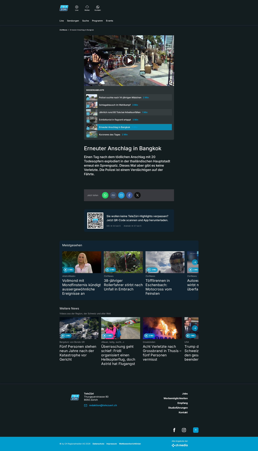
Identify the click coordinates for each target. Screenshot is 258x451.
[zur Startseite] (64, 8)
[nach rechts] (195, 262)
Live (62, 20)
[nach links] (63, 262)
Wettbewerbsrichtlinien (130, 444)
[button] (113, 195)
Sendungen (73, 20)
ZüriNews (63, 30)
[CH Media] (180, 445)
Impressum (111, 444)
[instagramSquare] (184, 430)
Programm (97, 20)
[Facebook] (129, 195)
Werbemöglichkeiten (176, 398)
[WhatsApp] (105, 195)
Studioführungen (178, 407)
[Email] (121, 195)
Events (109, 20)
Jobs (185, 393)
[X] (137, 195)
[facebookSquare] (174, 430)
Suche (85, 20)
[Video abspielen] (129, 60)
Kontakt (183, 412)
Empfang (183, 403)
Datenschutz (98, 444)
